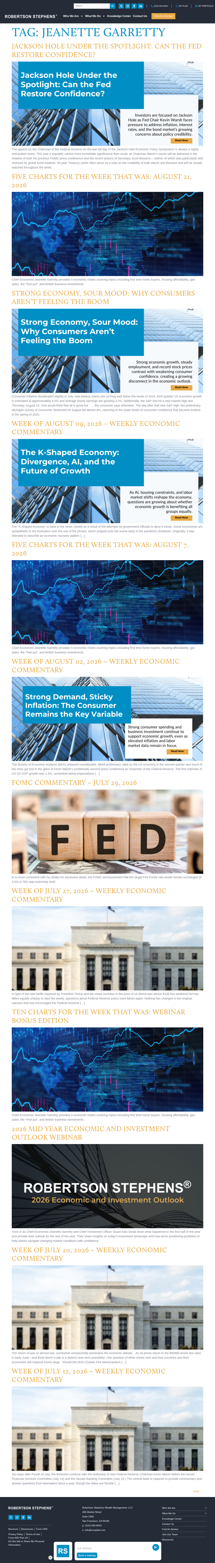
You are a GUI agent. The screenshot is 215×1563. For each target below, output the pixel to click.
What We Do (93, 16)
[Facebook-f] (134, 6)
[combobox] (92, 6)
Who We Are (71, 16)
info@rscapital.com (95, 1530)
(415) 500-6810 (93, 1525)
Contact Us (140, 16)
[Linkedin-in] (140, 6)
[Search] (112, 6)
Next (198, 1491)
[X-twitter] (121, 6)
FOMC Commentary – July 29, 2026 (74, 782)
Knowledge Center (119, 16)
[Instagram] (127, 6)
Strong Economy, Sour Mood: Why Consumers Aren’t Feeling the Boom (103, 297)
